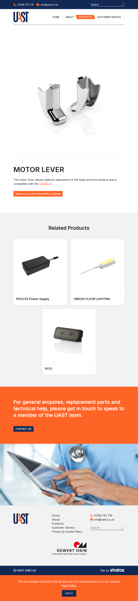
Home (56, 17)
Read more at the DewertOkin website (38, 193)
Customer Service (109, 17)
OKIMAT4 (45, 183)
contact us (23, 428)
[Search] (123, 4)
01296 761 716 (102, 515)
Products (85, 17)
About (70, 17)
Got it (69, 593)
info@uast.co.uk (104, 519)
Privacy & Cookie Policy (67, 531)
